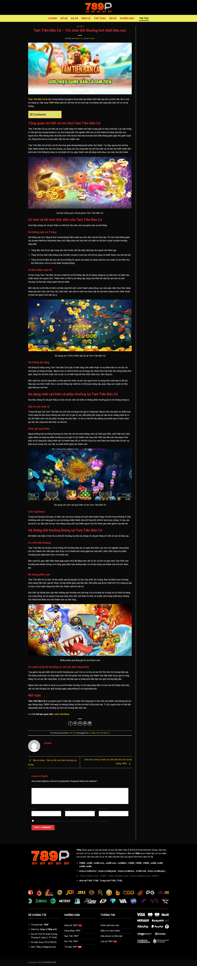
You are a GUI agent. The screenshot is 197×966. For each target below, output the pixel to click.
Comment (36, 785)
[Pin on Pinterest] (85, 723)
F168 (95, 880)
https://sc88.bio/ (126, 871)
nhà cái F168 (85, 880)
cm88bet (122, 863)
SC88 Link (141, 871)
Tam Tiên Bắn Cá (102, 733)
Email (68, 808)
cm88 (89, 863)
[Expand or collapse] (58, 114)
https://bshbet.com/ (119, 876)
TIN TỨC (144, 18)
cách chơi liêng (61, 714)
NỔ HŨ (112, 18)
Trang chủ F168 (107, 880)
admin (92, 38)
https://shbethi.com (140, 876)
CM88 (82, 863)
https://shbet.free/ (89, 876)
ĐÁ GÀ (74, 18)
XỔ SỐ (64, 18)
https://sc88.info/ (88, 871)
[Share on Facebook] (70, 723)
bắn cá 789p (90, 733)
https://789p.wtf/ (48, 929)
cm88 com (99, 863)
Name (34, 808)
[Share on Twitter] (75, 723)
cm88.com (111, 863)
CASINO (52, 18)
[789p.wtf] (98, 7)
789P (51, 102)
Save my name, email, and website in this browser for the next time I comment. (73, 821)
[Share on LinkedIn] (90, 723)
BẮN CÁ (86, 18)
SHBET (103, 876)
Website (103, 808)
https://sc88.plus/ (156, 871)
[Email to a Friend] (80, 723)
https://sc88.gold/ (107, 871)
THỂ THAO (100, 18)
